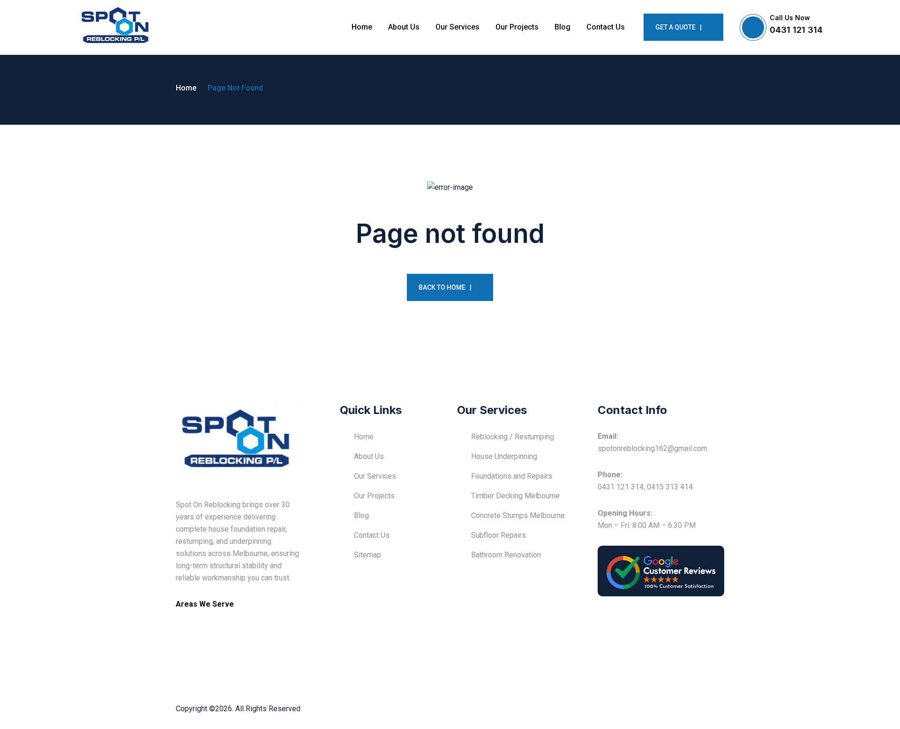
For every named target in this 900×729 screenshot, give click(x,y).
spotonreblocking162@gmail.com (652, 448)
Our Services (457, 27)
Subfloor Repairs (498, 535)
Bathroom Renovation (506, 554)
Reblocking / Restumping (512, 436)
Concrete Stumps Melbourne (518, 515)
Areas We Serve (205, 604)
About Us (404, 27)
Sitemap (367, 554)
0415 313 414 (670, 486)
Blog (562, 27)
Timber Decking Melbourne (515, 495)
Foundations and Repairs (511, 476)
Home (362, 27)
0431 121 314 (796, 30)
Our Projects (517, 27)
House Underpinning (504, 456)
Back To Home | (445, 287)
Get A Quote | (678, 27)
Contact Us (605, 27)
